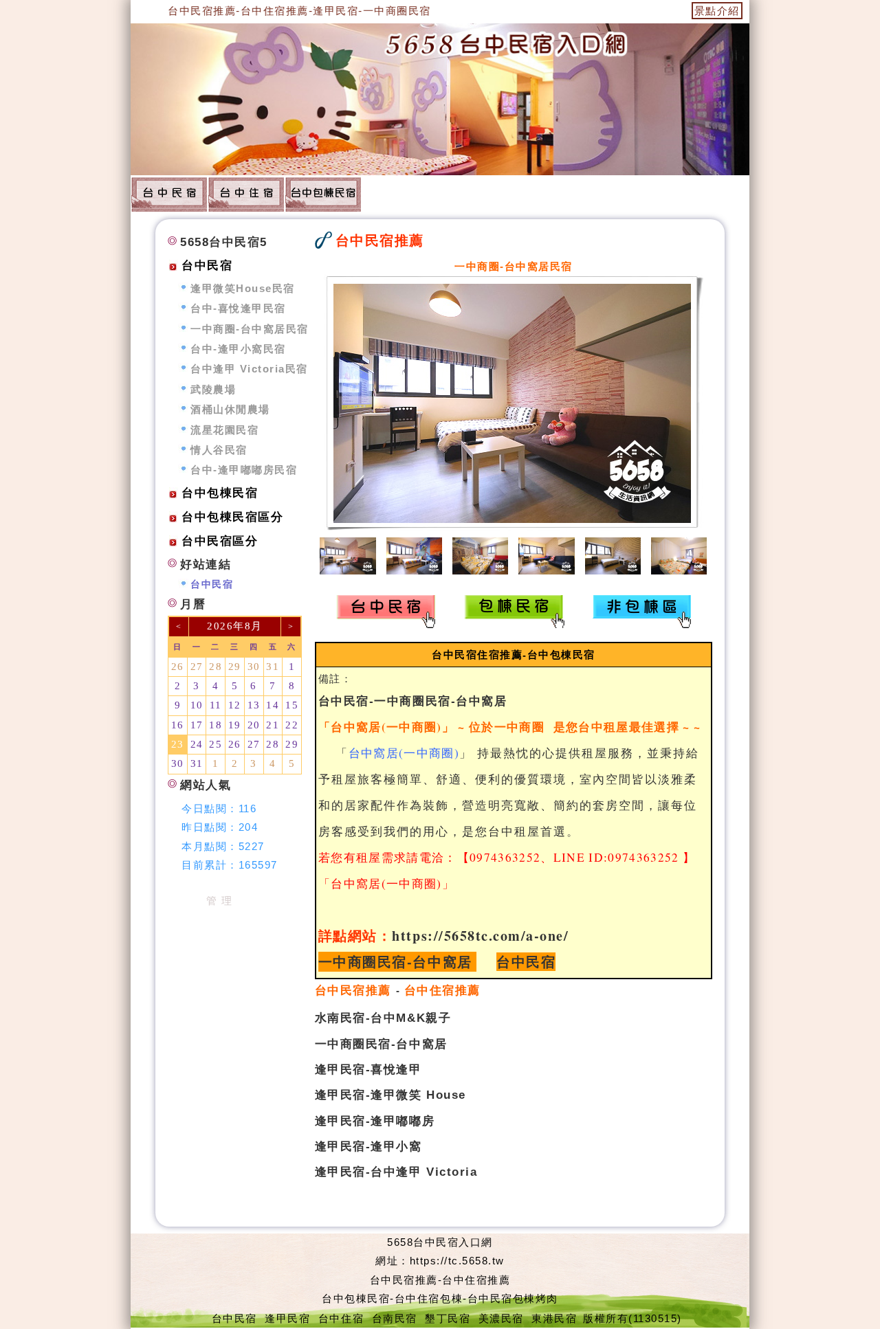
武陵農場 (213, 389)
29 (234, 666)
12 (234, 705)
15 (291, 705)
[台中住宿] (246, 193)
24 (197, 744)
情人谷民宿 (219, 450)
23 (177, 744)
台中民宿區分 (220, 541)
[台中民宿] (169, 193)
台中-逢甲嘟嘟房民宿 (243, 470)
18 (215, 724)
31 (272, 666)
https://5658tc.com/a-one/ (480, 936)
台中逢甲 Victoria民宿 (249, 369)
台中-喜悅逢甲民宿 (238, 308)
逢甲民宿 (287, 1318)
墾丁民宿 (447, 1318)
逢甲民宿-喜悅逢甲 (368, 1069)
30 (254, 666)
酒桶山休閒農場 (230, 409)
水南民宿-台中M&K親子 (383, 1018)
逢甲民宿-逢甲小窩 (368, 1146)
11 (216, 705)
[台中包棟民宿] (323, 193)
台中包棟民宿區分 (232, 517)
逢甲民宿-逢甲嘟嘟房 (374, 1121)
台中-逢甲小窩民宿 (238, 349)
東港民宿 (554, 1318)
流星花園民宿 (224, 430)
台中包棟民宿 (220, 493)
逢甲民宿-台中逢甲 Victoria (396, 1172)
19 (234, 724)
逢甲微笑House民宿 (242, 288)
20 (254, 724)
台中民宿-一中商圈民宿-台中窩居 (412, 700)
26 (177, 666)
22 (291, 724)
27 (197, 666)
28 (215, 666)
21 (272, 724)
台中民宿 (526, 962)
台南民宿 (394, 1318)
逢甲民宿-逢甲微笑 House (390, 1095)
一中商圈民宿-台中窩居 (395, 962)
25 (215, 744)
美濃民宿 (501, 1318)
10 (197, 705)
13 (254, 705)
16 (177, 724)
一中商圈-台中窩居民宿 (249, 329)
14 (272, 705)
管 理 (219, 900)
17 (197, 724)
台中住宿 (341, 1318)
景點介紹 (717, 10)
